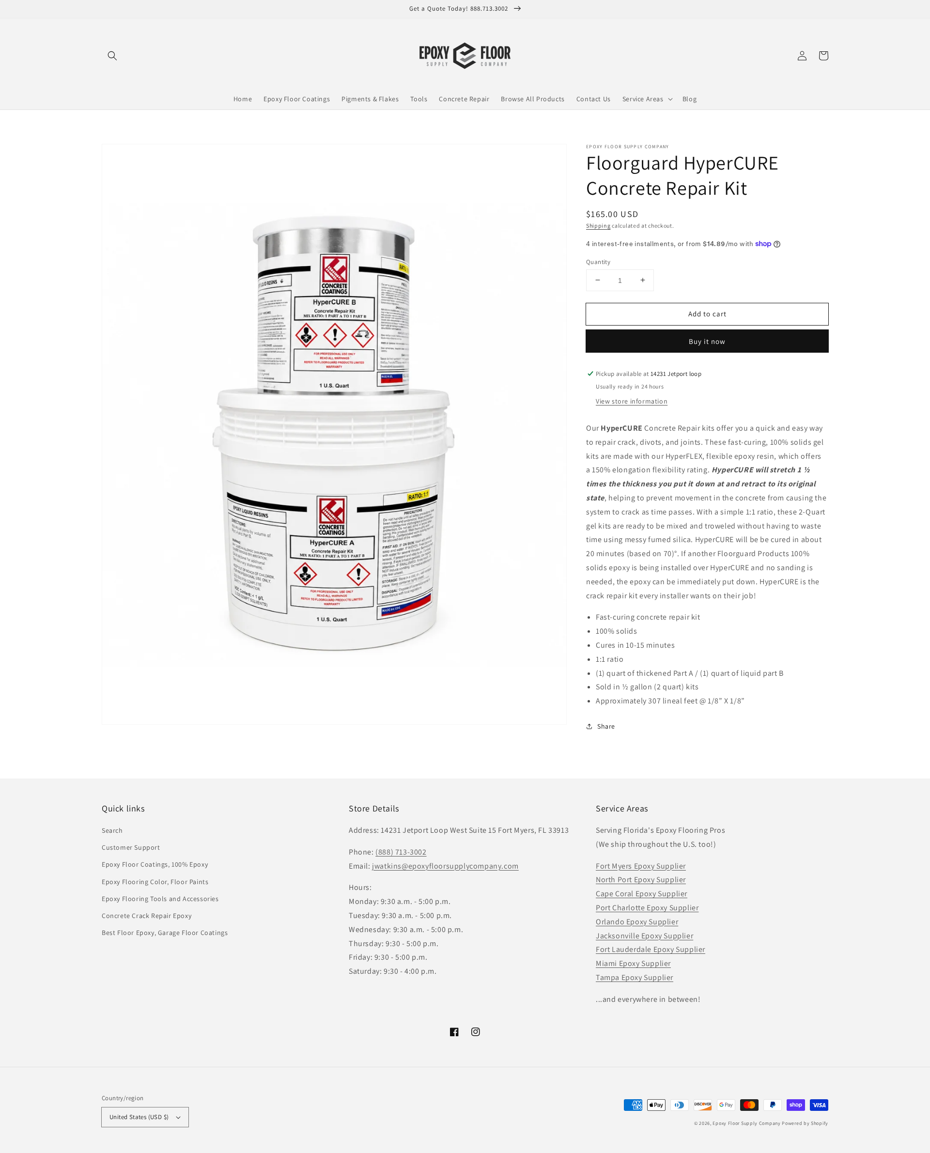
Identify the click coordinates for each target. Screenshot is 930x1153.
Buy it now (707, 341)
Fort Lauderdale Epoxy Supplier (650, 949)
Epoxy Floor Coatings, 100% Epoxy (155, 864)
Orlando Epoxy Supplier (637, 922)
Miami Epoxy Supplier (633, 963)
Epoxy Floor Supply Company (746, 1123)
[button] (112, 55)
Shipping (598, 225)
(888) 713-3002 (400, 852)
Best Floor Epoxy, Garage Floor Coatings (165, 932)
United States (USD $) (139, 1117)
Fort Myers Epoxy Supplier (641, 866)
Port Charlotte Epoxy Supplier (647, 908)
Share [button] (606, 725)
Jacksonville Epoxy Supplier (644, 936)
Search (112, 830)
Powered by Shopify (805, 1123)
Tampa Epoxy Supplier (634, 977)
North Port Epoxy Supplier (641, 879)
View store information (631, 401)
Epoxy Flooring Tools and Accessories (160, 898)
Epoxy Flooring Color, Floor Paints (155, 881)
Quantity (598, 261)
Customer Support (131, 847)
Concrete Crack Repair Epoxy (146, 915)
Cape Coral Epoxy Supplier (641, 893)
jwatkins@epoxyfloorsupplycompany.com (445, 866)
